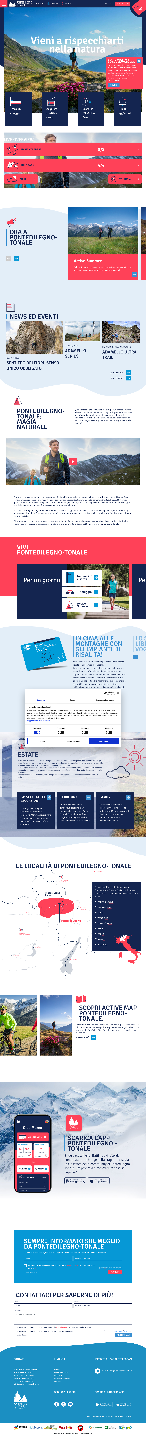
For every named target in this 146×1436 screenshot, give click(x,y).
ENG (42, 4)
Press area (58, 1375)
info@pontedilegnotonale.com (26, 1384)
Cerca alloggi (122, 4)
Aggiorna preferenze (95, 1416)
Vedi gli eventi (117, 372)
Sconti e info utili (61, 1372)
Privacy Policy (103, 1268)
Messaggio (18, 1310)
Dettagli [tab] (73, 700)
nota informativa (72, 1265)
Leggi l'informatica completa (38, 721)
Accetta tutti (103, 741)
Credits (129, 1416)
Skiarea (57, 1370)
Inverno (55, 4)
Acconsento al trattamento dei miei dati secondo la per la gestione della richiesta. (61, 1267)
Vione (99, 929)
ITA (37, 4)
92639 (30, 1381)
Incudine (101, 945)
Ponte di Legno (104, 902)
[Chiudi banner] (118, 693)
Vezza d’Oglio (103, 923)
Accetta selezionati (73, 741)
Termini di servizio (112, 1268)
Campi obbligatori (31, 1272)
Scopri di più (82, 1037)
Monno (100, 939)
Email (76, 1302)
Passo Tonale (103, 907)
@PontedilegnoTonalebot (122, 1371)
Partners (57, 1381)
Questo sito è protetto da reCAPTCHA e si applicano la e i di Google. (110, 1268)
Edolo (99, 934)
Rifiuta (42, 741)
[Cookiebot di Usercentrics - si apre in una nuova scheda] (105, 693)
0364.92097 (22, 1381)
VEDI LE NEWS (116, 378)
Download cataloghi (62, 1378)
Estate (68, 4)
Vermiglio (101, 918)
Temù (99, 913)
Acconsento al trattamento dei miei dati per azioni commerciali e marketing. (45, 1331)
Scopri (113, 85)
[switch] (61, 732)
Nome (17, 1302)
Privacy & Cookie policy (115, 1416)
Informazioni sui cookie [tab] (105, 700)
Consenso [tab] (41, 700)
